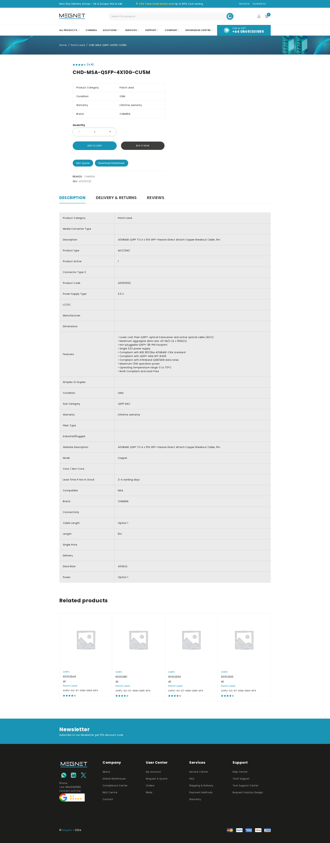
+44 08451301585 (248, 31)
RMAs (149, 792)
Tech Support (241, 778)
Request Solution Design (248, 792)
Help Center (240, 771)
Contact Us (259, 3)
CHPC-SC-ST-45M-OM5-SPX (133, 690)
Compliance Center (115, 785)
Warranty (195, 799)
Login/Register (259, 16)
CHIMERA (89, 176)
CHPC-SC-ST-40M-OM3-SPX (238, 690)
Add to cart (94, 145)
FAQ (191, 778)
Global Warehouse (114, 778)
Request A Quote (156, 778)
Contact (108, 799)
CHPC (66, 672)
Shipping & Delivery (201, 785)
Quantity (79, 125)
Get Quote (83, 163)
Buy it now (142, 145)
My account (153, 771)
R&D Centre (110, 792)
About (106, 771)
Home (63, 45)
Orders (150, 785)
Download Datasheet (111, 163)
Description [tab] (72, 198)
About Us (244, 3)
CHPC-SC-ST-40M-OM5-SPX (185, 690)
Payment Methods (200, 792)
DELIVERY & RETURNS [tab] (116, 198)
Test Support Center (245, 785)
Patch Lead (78, 45)
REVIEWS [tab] (155, 198)
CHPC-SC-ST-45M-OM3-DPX (80, 690)
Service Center (198, 771)
